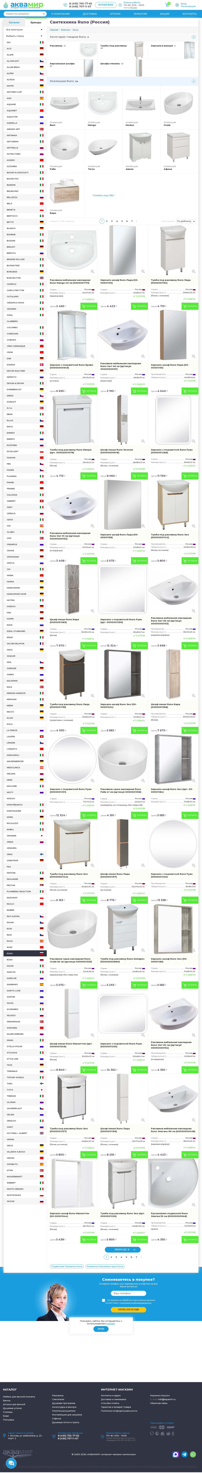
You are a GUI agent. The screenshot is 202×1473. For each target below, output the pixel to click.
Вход (183, 3)
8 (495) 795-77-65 (80, 3)
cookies (110, 1323)
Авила (129, 169)
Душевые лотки (61, 1422)
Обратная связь (159, 1403)
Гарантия (140, 14)
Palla (53, 169)
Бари (53, 213)
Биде (6, 1416)
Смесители (58, 1399)
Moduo (130, 125)
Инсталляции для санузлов (67, 1414)
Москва (133, 7)
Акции (164, 14)
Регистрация (188, 6)
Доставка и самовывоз (113, 1399)
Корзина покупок (160, 1395)
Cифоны (56, 1418)
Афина (168, 169)
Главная (54, 29)
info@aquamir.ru (167, 1399)
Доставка (90, 14)
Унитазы (7, 1412)
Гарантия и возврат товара (116, 1407)
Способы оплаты (110, 1403)
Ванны (6, 1400)
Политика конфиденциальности (119, 1411)
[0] (167, 6)
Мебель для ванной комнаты (19, 1396)
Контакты (189, 14)
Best (52, 125)
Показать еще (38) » (104, 195)
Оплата (115, 14)
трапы (75, 1422)
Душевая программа (63, 1403)
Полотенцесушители (63, 1411)
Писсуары (8, 1419)
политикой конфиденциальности (135, 1303)
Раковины (57, 1395)
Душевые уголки (12, 1408)
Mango (92, 125)
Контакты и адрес (111, 1395)
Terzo (91, 169)
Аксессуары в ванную (64, 1407)
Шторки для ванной (14, 1404)
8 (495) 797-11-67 (80, 6)
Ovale (167, 125)
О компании (60, 14)
